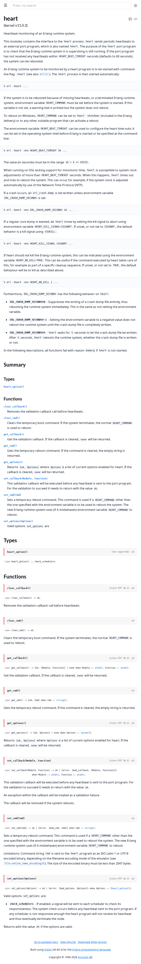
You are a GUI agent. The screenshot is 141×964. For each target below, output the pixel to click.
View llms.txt (68, 942)
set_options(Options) (18, 521)
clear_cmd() (12, 418)
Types (9, 378)
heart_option (119, 888)
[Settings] (135, 5)
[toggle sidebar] (5, 5)
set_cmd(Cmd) (12, 494)
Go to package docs (46, 942)
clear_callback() (15, 406)
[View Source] (135, 16)
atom (97, 668)
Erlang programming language (91, 949)
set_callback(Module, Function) (26, 478)
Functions (13, 398)
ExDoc (48, 949)
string (60, 700)
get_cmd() (10, 445)
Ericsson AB (85, 957)
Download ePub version (92, 942)
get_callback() (14, 434)
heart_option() (14, 386)
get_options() (13, 462)
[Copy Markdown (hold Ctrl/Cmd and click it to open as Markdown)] (130, 16)
